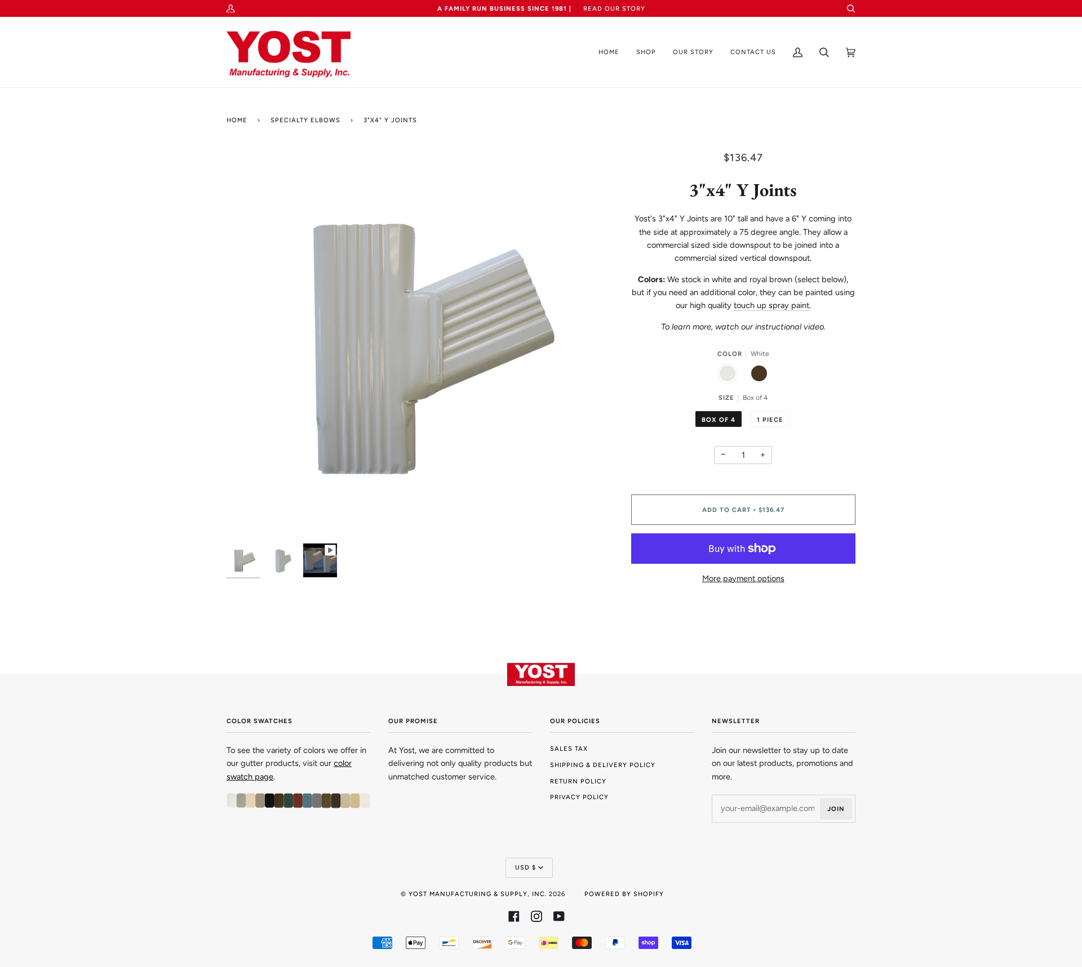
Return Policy (578, 781)
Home (237, 120)
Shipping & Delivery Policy (602, 765)
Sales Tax (569, 748)
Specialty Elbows (305, 120)
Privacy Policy (579, 797)
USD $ (525, 867)
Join (836, 809)
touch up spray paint (771, 305)
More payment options (743, 578)
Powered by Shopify (624, 894)
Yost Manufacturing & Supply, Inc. (478, 894)
